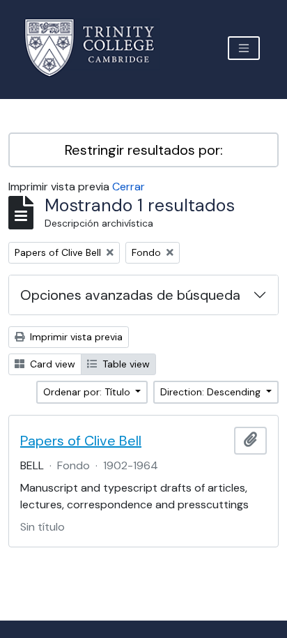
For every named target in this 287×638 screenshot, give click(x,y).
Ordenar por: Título (88, 392)
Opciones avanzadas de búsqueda (130, 295)
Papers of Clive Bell (80, 440)
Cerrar (128, 186)
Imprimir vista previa (75, 337)
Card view (51, 364)
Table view (125, 364)
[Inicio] (97, 48)
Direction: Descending (211, 392)
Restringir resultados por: (144, 150)
